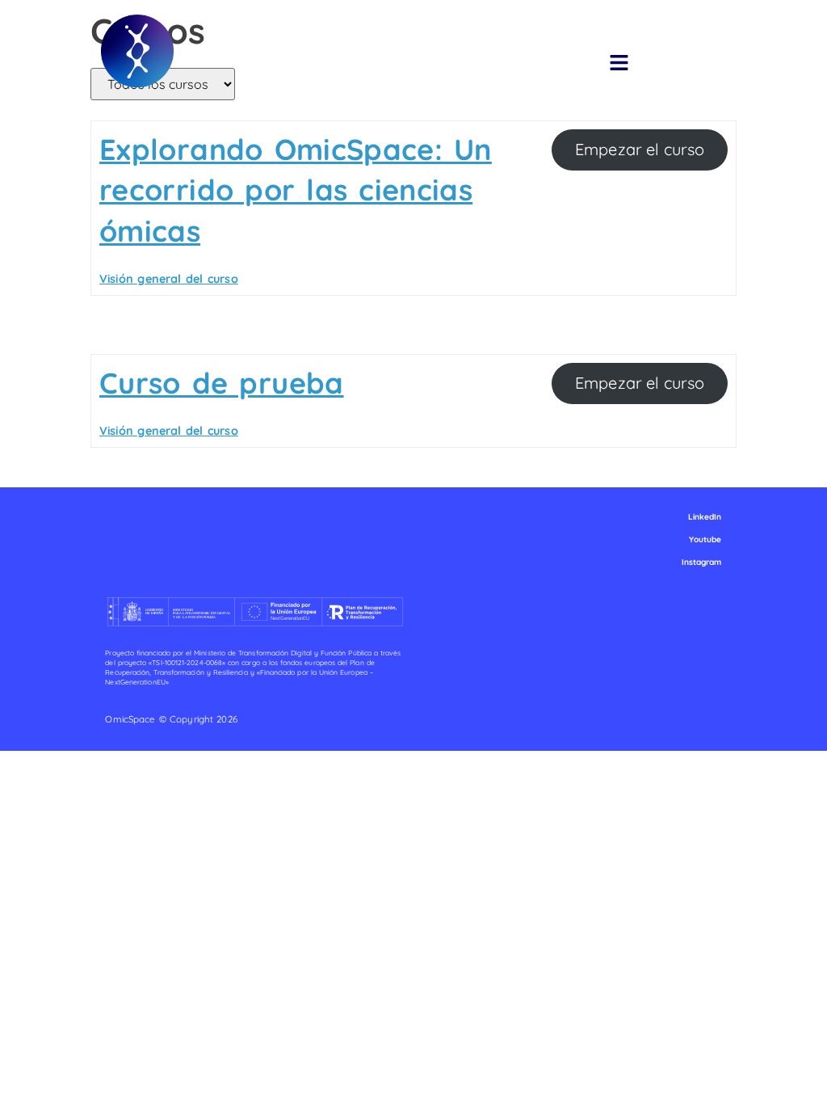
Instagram (702, 562)
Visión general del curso (168, 279)
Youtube (705, 539)
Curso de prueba (221, 382)
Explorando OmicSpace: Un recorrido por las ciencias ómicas (295, 190)
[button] (619, 63)
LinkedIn (705, 517)
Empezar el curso (639, 149)
